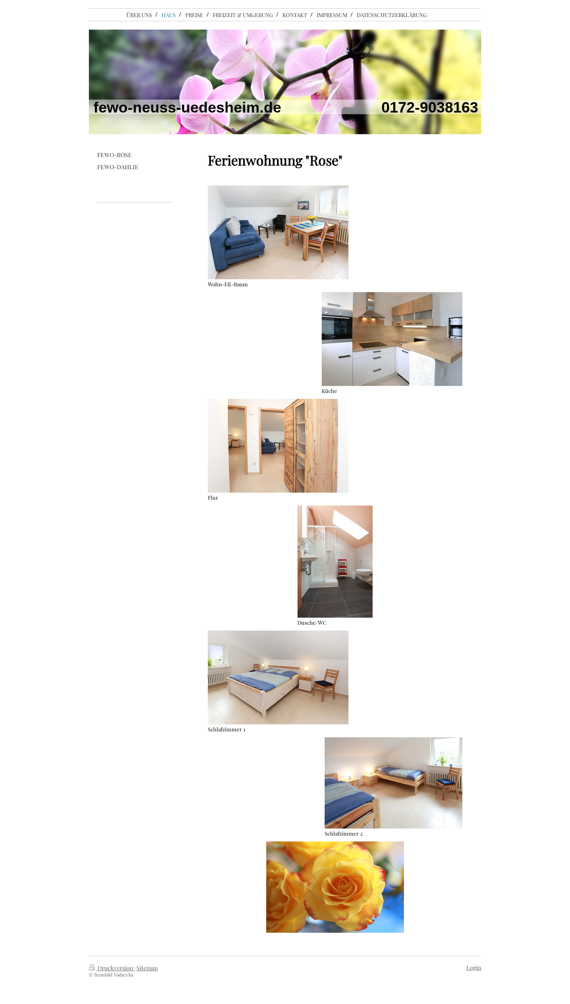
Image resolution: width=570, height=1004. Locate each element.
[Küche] (392, 339)
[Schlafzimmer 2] (393, 783)
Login (474, 967)
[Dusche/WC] (335, 562)
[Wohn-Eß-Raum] (278, 232)
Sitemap (147, 968)
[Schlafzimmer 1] (278, 677)
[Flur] (278, 446)
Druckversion (115, 968)
